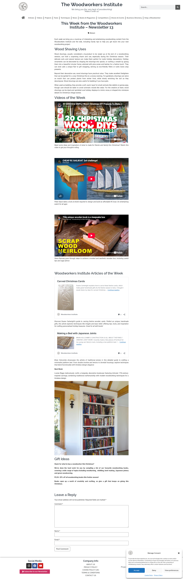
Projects (48, 18)
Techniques (65, 18)
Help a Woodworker (152, 18)
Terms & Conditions (91, 573)
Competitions (103, 18)
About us (90, 564)
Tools (56, 18)
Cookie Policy (149, 575)
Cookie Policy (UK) (90, 570)
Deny (154, 570)
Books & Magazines (87, 18)
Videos (39, 18)
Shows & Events (117, 18)
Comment (58, 504)
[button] (179, 553)
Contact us (90, 575)
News (75, 18)
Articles (31, 18)
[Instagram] (29, 565)
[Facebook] (34, 565)
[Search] (177, 7)
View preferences (171, 570)
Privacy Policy (158, 575)
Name (57, 531)
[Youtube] (40, 565)
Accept (136, 570)
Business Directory (134, 18)
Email (57, 540)
